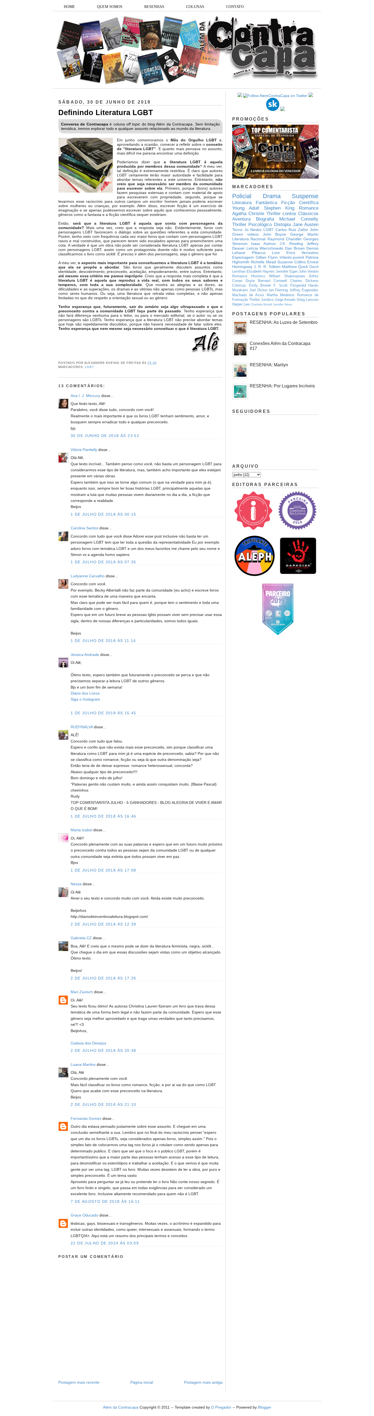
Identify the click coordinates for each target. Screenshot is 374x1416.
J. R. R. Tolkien (267, 266)
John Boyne (274, 234)
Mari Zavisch (82, 992)
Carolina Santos (84, 528)
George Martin (304, 234)
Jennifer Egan (287, 271)
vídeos (253, 234)
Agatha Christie (248, 213)
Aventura (241, 219)
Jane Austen (305, 224)
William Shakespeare (287, 276)
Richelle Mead (263, 262)
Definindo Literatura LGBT (105, 113)
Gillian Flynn (267, 257)
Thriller (273, 213)
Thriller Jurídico (261, 300)
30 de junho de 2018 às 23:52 (105, 435)
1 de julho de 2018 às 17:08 (103, 870)
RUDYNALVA (82, 727)
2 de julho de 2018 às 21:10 (103, 1104)
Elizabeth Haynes (261, 271)
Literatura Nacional (249, 239)
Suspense (305, 196)
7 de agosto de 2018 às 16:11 (105, 1201)
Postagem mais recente (78, 1382)
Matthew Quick (295, 266)
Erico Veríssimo (302, 252)
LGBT (89, 367)
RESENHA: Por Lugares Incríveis (282, 386)
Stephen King (279, 208)
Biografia (265, 219)
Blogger (264, 1407)
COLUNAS (195, 7)
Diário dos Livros (85, 693)
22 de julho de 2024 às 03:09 (105, 1243)
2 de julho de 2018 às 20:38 (103, 1050)
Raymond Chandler (284, 239)
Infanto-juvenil (292, 257)
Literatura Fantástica (254, 202)
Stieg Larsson (307, 300)
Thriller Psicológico (252, 224)
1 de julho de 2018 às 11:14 (103, 640)
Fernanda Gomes (86, 1118)
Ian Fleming (278, 290)
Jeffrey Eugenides (303, 290)
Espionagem (243, 257)
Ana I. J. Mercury (85, 395)
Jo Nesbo (253, 229)
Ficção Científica (299, 202)
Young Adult (245, 208)
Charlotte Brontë (261, 304)
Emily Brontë (260, 285)
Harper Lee (240, 304)
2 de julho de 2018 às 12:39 (103, 924)
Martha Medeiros (281, 295)
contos (289, 213)
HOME (69, 7)
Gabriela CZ (81, 938)
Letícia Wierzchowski (264, 248)
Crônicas (239, 285)
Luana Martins (83, 1064)
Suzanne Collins (291, 262)
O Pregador (221, 1407)
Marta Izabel (81, 830)
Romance (308, 208)
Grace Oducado (84, 1215)
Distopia (282, 224)
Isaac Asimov (263, 243)
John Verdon (308, 271)
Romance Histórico (248, 276)
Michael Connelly (298, 219)
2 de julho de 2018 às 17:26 (103, 978)
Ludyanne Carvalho (88, 576)
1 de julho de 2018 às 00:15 (103, 514)
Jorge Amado (285, 300)
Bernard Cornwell (272, 281)
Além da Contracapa (121, 1407)
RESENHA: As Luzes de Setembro (284, 322)
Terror (237, 229)
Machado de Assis (248, 295)
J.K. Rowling (291, 243)
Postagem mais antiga (203, 1382)
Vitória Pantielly (84, 449)
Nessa (76, 884)
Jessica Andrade (85, 654)
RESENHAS (154, 7)
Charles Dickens (304, 281)
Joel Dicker (258, 290)
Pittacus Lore (266, 252)
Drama (272, 196)
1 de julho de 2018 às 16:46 (103, 816)
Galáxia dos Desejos (88, 1043)
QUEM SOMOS (109, 7)
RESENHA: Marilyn (269, 364)
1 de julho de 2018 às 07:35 (103, 562)
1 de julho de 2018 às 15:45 (103, 713)
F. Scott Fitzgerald (290, 285)
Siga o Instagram (85, 699)
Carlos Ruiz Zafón (291, 229)
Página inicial (141, 1382)
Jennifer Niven (282, 304)
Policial (241, 196)
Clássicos (308, 213)
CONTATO (235, 7)
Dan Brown (295, 248)
